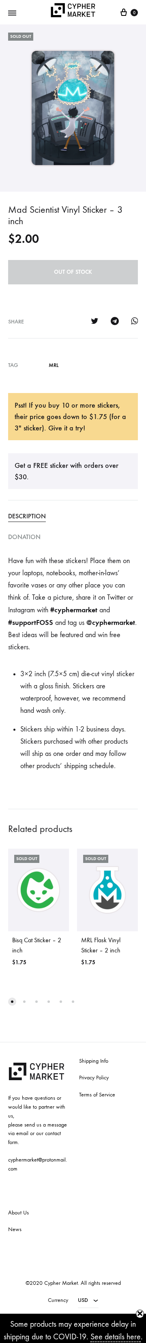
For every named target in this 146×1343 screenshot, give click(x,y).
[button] (12, 1002)
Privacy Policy (94, 1077)
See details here (115, 1336)
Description (27, 516)
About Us (18, 1212)
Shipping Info (93, 1060)
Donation (24, 537)
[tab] (73, 516)
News (14, 1229)
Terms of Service (97, 1094)
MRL (53, 365)
